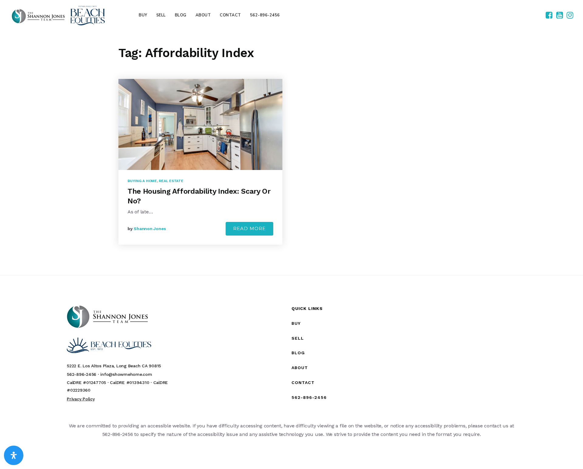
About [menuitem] (203, 15)
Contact (303, 382)
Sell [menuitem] (161, 15)
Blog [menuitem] (180, 15)
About (300, 367)
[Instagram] (570, 15)
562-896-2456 (309, 397)
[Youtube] (559, 15)
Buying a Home (142, 181)
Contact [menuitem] (230, 15)
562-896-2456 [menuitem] (265, 15)
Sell (298, 338)
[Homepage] (58, 15)
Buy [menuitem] (143, 15)
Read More (249, 228)
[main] (291, 152)
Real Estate (171, 181)
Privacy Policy (81, 398)
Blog (298, 352)
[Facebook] (549, 15)
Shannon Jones (150, 228)
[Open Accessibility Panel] (13, 455)
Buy (296, 323)
